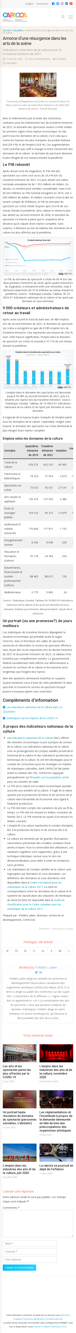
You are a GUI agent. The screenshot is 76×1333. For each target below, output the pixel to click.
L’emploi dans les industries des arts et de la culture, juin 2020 (19, 1169)
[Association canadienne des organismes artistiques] (15, 17)
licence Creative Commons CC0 (49, 1326)
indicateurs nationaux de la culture (32, 738)
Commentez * (11, 1207)
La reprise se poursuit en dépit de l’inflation (56, 1167)
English (29, 3)
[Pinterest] (25, 950)
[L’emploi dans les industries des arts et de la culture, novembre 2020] (56, 1053)
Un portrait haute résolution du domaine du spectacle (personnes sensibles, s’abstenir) (20, 1118)
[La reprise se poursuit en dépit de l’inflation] (56, 1153)
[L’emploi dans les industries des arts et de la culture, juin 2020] (20, 1153)
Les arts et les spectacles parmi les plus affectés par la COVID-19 (17, 1072)
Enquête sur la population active (50, 777)
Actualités (18, 30)
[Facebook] (16, 950)
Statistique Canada (62, 928)
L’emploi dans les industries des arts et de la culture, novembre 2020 (55, 1072)
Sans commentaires (39, 58)
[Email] (60, 950)
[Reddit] (42, 950)
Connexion (42, 3)
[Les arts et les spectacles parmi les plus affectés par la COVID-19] (20, 1053)
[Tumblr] (51, 950)
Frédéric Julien (46, 967)
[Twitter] (7, 950)
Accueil (7, 30)
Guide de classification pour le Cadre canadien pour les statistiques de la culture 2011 (36, 904)
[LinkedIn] (34, 950)
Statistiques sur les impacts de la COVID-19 (32, 718)
